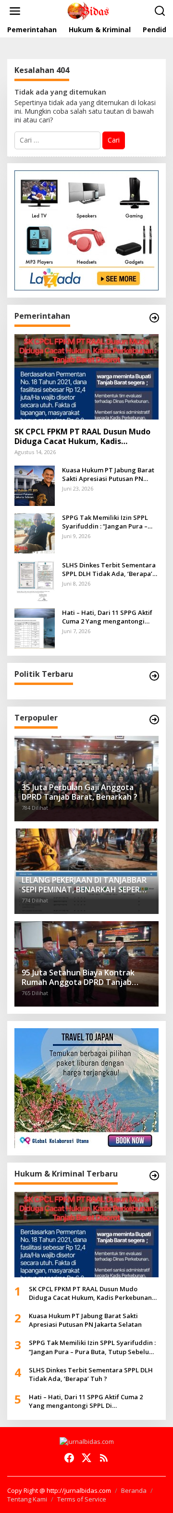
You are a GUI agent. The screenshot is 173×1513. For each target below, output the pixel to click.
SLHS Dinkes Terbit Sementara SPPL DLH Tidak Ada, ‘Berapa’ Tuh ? (109, 569)
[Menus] (15, 11)
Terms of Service (81, 1499)
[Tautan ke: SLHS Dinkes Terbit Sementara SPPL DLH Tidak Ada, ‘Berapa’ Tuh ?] (34, 579)
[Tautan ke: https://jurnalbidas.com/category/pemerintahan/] (154, 318)
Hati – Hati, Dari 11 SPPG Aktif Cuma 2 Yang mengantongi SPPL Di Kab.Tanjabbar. (107, 616)
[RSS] (104, 1458)
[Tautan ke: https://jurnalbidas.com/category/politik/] (154, 676)
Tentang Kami (27, 1499)
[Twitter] (86, 1458)
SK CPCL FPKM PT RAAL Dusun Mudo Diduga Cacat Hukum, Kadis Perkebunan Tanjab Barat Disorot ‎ (82, 437)
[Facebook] (69, 1458)
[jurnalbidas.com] (88, 10)
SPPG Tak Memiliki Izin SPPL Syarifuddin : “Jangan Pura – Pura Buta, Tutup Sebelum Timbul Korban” (105, 521)
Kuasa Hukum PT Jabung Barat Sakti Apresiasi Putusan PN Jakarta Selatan (108, 474)
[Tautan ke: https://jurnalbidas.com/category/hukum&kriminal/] (154, 1175)
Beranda (134, 1490)
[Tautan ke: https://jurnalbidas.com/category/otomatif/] (154, 719)
